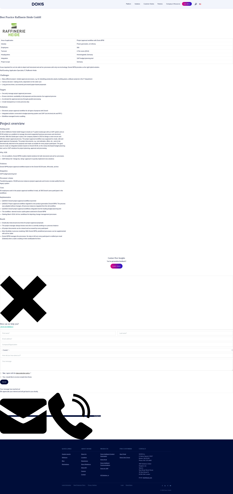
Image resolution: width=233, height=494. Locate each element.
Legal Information (66, 485)
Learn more (116, 266)
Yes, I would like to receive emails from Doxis (17, 377)
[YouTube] (170, 485)
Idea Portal (123, 454)
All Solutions (104, 475)
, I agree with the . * (17, 373)
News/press (84, 461)
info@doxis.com (147, 477)
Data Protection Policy (79, 485)
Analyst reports (66, 454)
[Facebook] (162, 485)
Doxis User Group (125, 457)
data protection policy (23, 373)
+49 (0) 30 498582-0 (6, 327)
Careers (83, 471)
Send (4, 382)
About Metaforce (86, 464)
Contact (83, 474)
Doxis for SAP (104, 468)
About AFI (84, 467)
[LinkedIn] (165, 485)
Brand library (129, 485)
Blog (63, 461)
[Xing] (168, 485)
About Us (83, 454)
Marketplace (65, 464)
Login (122, 485)
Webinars (64, 457)
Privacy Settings (92, 485)
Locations (84, 457)
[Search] (196, 4)
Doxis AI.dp (103, 459)
